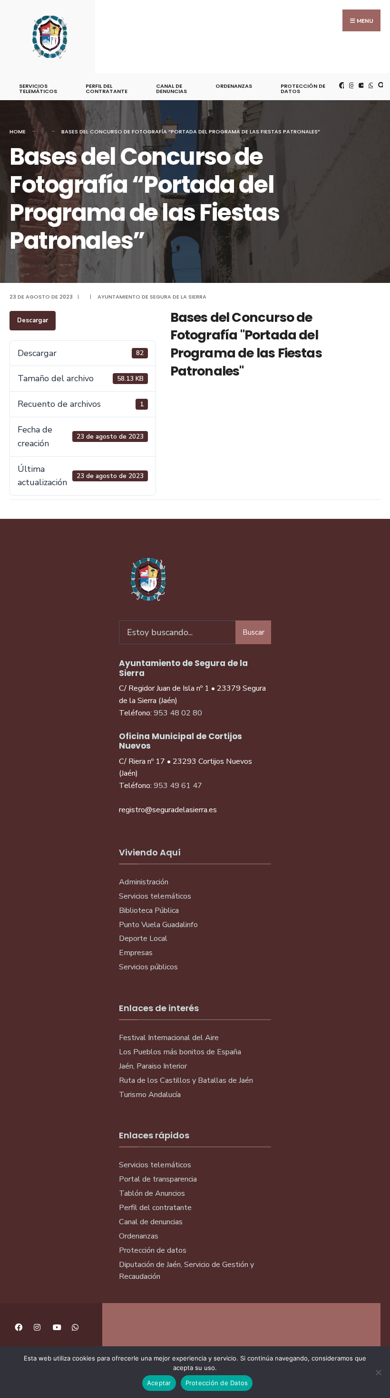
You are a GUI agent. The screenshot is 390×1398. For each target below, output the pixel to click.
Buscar (253, 632)
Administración (143, 882)
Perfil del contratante (155, 1207)
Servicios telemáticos (38, 88)
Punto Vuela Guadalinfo (158, 924)
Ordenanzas (233, 86)
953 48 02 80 (178, 713)
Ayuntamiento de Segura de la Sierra (152, 296)
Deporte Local (143, 938)
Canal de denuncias (171, 88)
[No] (378, 1372)
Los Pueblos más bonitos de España (180, 1052)
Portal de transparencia (158, 1179)
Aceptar (159, 1383)
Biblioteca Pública (149, 910)
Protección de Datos (303, 88)
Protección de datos (152, 1250)
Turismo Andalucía (150, 1094)
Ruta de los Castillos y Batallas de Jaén (186, 1080)
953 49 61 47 (178, 785)
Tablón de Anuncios (152, 1193)
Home (18, 131)
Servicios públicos (148, 967)
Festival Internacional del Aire (169, 1037)
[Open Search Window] (380, 85)
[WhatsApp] (370, 85)
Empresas (136, 953)
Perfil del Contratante (106, 88)
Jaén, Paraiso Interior (153, 1066)
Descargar (32, 320)
